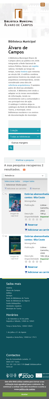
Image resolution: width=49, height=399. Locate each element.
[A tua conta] (45, 9)
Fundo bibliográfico (13, 303)
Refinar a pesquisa (25, 160)
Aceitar (24, 394)
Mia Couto (39, 197)
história (24, 72)
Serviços (9, 296)
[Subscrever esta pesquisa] (24, 169)
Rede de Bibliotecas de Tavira (17, 298)
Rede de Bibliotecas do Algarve (18, 301)
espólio (35, 66)
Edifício (9, 293)
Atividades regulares (14, 306)
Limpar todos (28, 181)
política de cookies (27, 389)
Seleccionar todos (12, 181)
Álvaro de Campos (13, 290)
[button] (40, 9)
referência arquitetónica (19, 85)
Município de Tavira (13, 309)
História (9, 288)
